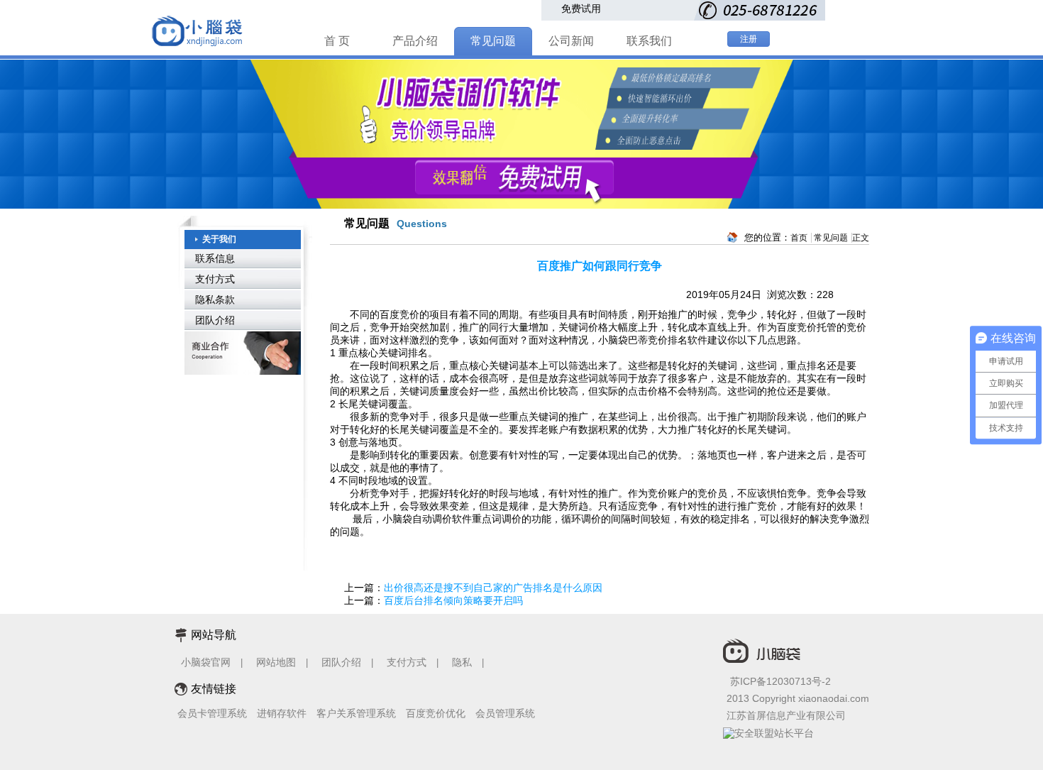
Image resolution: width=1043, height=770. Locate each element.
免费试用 (581, 8)
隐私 (463, 662)
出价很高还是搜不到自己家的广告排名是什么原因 (493, 587)
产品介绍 (415, 41)
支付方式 (215, 279)
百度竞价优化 (435, 713)
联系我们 (649, 41)
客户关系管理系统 (356, 713)
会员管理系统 (505, 713)
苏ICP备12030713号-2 (780, 681)
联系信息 (215, 258)
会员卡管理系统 (212, 713)
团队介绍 (215, 320)
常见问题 (493, 41)
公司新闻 (571, 41)
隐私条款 (215, 299)
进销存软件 (282, 713)
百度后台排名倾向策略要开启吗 (453, 600)
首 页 (337, 41)
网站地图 (276, 662)
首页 (798, 238)
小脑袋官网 (206, 662)
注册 (748, 39)
